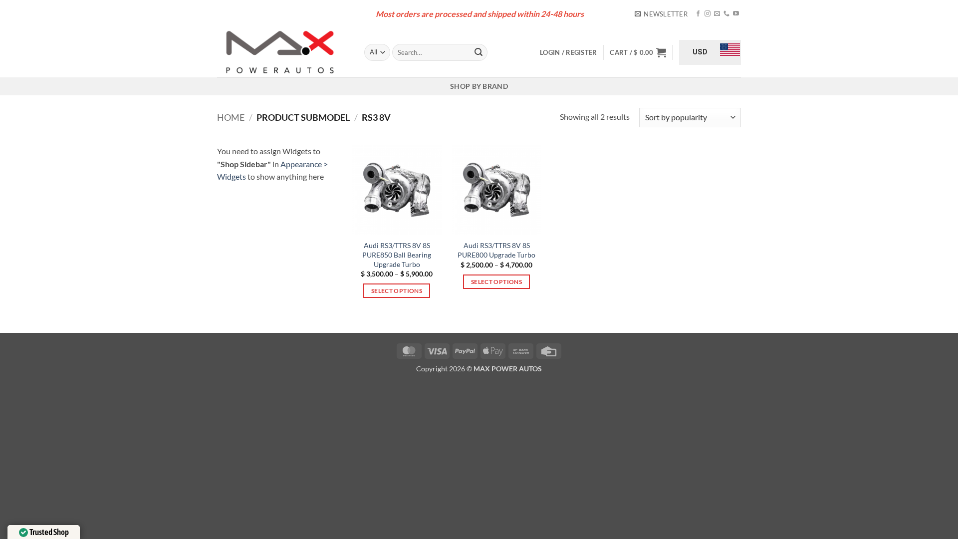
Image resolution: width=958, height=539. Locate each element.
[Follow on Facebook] (698, 13)
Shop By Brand (479, 86)
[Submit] (478, 52)
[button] (661, 13)
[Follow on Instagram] (708, 13)
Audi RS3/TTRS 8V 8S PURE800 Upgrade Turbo (496, 250)
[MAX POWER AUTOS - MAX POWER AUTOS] (283, 52)
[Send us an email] (717, 13)
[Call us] (726, 13)
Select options (396, 290)
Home (230, 117)
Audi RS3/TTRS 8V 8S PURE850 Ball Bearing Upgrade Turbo (396, 254)
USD (700, 52)
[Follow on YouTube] (736, 13)
